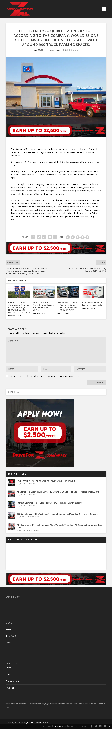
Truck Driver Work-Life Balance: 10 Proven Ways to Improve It (46, 480)
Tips (8, 674)
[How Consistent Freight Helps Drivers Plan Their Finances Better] (44, 292)
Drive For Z (11, 636)
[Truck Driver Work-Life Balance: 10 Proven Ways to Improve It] (11, 482)
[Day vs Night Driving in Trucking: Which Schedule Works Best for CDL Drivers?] (68, 292)
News (8, 629)
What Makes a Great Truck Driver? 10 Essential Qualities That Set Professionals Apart (58, 491)
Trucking (10, 688)
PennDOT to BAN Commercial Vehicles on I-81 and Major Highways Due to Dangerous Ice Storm (19, 307)
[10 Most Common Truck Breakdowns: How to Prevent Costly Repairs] (11, 504)
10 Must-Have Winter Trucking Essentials (92, 303)
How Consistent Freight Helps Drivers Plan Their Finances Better (43, 306)
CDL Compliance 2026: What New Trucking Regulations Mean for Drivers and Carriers (57, 514)
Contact (9, 642)
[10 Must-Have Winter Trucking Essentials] (93, 292)
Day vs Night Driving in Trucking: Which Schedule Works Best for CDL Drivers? (67, 306)
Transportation (54, 50)
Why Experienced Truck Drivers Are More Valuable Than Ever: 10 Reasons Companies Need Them (59, 526)
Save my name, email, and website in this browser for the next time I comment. (44, 376)
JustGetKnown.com (36, 722)
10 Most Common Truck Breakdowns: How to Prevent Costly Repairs (49, 503)
